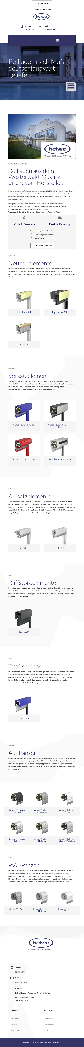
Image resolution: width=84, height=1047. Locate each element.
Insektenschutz (17, 1030)
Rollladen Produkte (43, 245)
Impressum (49, 1018)
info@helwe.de (21, 982)
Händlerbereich (43, 3)
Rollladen (14, 1018)
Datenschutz (49, 1024)
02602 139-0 (20, 972)
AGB (46, 1030)
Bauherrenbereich (43, 9)
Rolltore (14, 1024)
